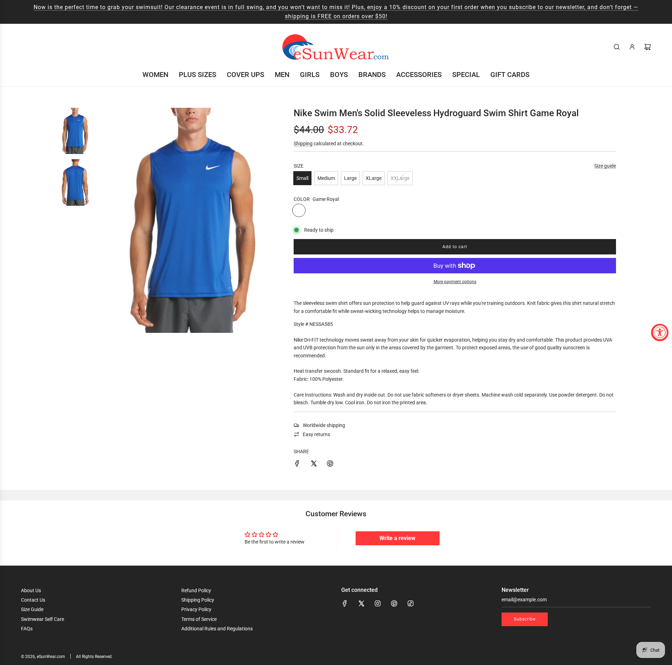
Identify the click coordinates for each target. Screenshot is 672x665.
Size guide (605, 166)
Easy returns (316, 434)
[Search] (616, 47)
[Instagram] (377, 603)
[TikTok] (410, 603)
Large (350, 178)
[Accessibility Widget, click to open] (659, 332)
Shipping (303, 143)
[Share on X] (313, 464)
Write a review (397, 538)
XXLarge (400, 178)
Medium (326, 178)
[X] (361, 603)
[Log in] (632, 47)
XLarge (374, 178)
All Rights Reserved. (94, 656)
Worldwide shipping (324, 425)
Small (302, 178)
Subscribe (525, 619)
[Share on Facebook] (297, 464)
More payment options (455, 281)
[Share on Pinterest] (330, 464)
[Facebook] (344, 603)
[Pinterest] (394, 603)
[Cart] (647, 47)
